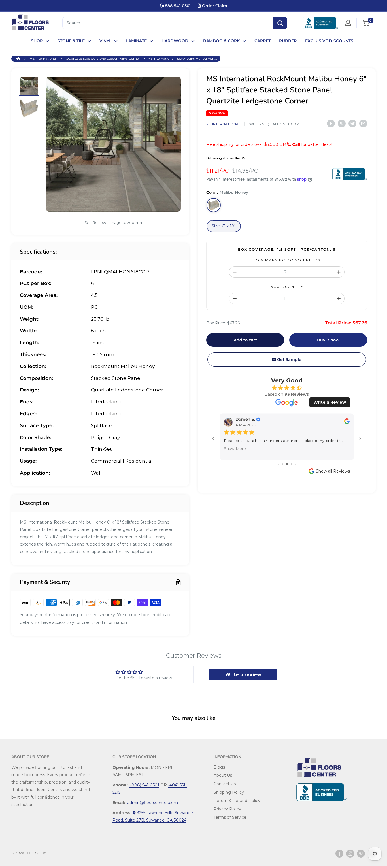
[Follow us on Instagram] (350, 854)
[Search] (280, 23)
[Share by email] (363, 123)
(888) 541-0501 (144, 785)
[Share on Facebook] (331, 123)
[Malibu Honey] (214, 205)
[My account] (348, 23)
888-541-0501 (177, 5)
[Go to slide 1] (278, 464)
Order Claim (214, 5)
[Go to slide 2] (282, 464)
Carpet (262, 40)
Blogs (219, 767)
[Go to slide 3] (287, 464)
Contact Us (225, 783)
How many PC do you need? (287, 260)
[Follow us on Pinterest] (361, 854)
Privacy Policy (227, 809)
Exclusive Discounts (329, 40)
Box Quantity (286, 286)
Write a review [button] (243, 674)
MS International (43, 58)
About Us (223, 775)
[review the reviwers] (347, 422)
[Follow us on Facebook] (339, 854)
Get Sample (288, 359)
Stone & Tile (71, 40)
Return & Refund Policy (237, 800)
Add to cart (245, 339)
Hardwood (174, 40)
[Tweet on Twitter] (352, 123)
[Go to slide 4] (291, 464)
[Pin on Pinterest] (342, 123)
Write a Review (329, 402)
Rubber (288, 40)
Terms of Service (230, 817)
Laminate (136, 40)
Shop (37, 40)
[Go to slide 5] (295, 464)
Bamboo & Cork (221, 40)
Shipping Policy (229, 792)
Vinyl (105, 40)
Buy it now (328, 339)
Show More (235, 448)
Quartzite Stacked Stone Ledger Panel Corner (103, 58)
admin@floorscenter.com (152, 802)
